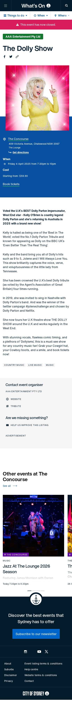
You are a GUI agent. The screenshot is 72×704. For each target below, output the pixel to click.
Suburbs (9, 669)
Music (50, 365)
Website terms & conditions (40, 675)
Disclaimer (10, 675)
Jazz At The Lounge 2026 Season (26, 569)
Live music (35, 365)
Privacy (8, 681)
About (7, 663)
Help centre (31, 669)
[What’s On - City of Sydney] (36, 5)
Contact (29, 681)
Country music (14, 365)
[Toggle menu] (5, 5)
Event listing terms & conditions (43, 663)
